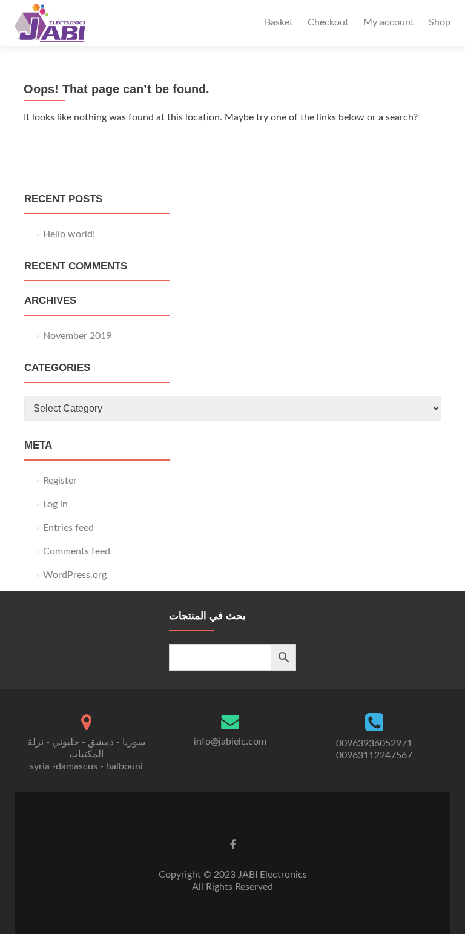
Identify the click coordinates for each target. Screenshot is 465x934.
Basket (279, 22)
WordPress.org (75, 575)
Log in (55, 504)
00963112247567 (374, 755)
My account (388, 22)
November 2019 (77, 336)
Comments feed (76, 551)
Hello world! (69, 234)
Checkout (328, 22)
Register (60, 480)
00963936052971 (374, 743)
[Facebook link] (232, 845)
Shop (439, 22)
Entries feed (68, 528)
